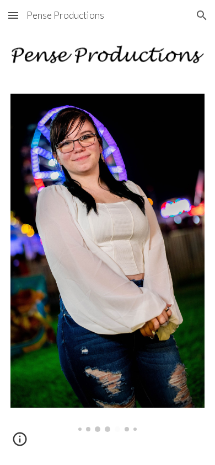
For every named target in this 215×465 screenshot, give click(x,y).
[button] (13, 15)
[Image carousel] (107, 263)
